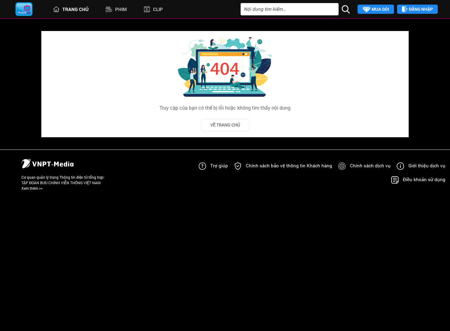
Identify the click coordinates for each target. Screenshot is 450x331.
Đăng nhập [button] (420, 9)
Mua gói (380, 9)
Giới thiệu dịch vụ (426, 165)
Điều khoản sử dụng (424, 179)
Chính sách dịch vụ (370, 165)
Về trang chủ (225, 125)
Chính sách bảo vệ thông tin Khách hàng (289, 165)
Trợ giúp (219, 165)
